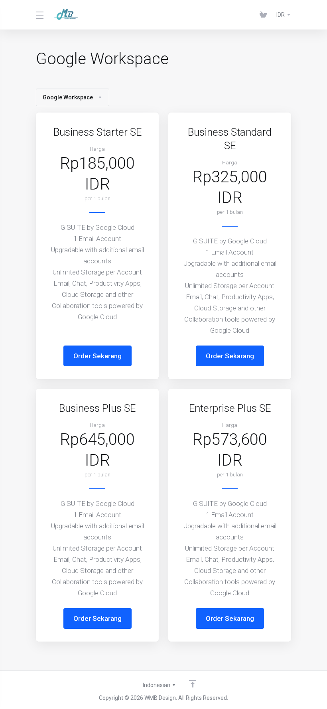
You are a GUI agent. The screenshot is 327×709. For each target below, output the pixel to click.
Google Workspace (68, 97)
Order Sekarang (97, 356)
